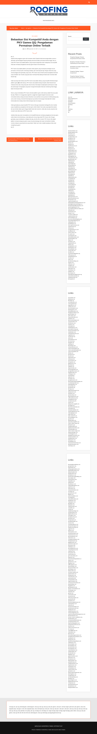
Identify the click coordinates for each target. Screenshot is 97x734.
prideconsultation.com (73, 495)
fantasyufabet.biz (72, 165)
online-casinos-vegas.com (74, 430)
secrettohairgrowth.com (73, 382)
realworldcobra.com (72, 576)
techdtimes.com (71, 138)
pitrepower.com (71, 424)
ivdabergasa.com (72, 222)
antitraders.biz (71, 210)
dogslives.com (71, 563)
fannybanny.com (71, 659)
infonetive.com (71, 393)
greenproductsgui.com (73, 525)
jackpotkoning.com (72, 662)
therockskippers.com (72, 417)
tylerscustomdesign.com (73, 320)
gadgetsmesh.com (72, 542)
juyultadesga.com (72, 223)
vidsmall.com (71, 605)
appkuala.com (71, 377)
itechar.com (70, 142)
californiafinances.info (73, 397)
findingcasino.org (72, 575)
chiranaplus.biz (71, 408)
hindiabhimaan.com (72, 438)
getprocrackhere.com (73, 656)
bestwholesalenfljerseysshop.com (75, 205)
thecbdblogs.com (72, 441)
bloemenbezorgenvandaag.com (75, 381)
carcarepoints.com (72, 235)
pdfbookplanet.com (72, 564)
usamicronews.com (72, 669)
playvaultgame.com (72, 679)
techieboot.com (71, 139)
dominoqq (70, 100)
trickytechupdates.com (73, 436)
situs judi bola (21, 710)
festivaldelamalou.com (73, 311)
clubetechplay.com (72, 651)
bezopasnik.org (71, 387)
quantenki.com (71, 600)
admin (25, 48)
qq (68, 107)
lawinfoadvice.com (72, 247)
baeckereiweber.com (72, 130)
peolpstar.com (71, 318)
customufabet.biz (72, 184)
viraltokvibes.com (72, 332)
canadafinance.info (72, 399)
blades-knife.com (72, 570)
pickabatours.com (72, 475)
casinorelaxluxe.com (72, 650)
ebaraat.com (71, 147)
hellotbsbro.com (71, 546)
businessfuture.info (72, 479)
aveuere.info (71, 522)
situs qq (36, 706)
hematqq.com (45, 710)
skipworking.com (72, 357)
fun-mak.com (71, 629)
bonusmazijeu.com (72, 644)
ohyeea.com (71, 262)
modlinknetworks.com (73, 663)
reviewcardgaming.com (73, 612)
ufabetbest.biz (71, 181)
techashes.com (71, 133)
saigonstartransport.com (73, 390)
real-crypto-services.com (73, 225)
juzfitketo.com (71, 271)
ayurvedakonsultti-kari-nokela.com (76, 208)
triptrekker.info (71, 591)
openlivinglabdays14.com (73, 207)
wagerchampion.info (72, 581)
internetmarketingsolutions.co (74, 558)
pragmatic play (12, 708)
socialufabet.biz (71, 178)
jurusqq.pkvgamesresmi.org (54, 712)
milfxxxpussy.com (72, 255)
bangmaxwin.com (72, 391)
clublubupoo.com (72, 642)
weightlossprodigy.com (73, 510)
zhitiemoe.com (71, 264)
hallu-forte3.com (71, 414)
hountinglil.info (71, 497)
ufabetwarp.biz (71, 160)
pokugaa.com (71, 678)
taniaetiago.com (71, 270)
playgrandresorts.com (73, 681)
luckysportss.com (72, 666)
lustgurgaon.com (72, 501)
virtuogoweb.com (72, 153)
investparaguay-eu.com (73, 229)
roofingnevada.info (48, 20)
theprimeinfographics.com (74, 623)
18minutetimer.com (72, 531)
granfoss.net (71, 418)
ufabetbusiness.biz (72, 169)
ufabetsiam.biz (71, 166)
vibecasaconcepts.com (73, 597)
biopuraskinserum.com (73, 396)
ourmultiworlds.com (72, 302)
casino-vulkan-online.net (73, 423)
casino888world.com (72, 630)
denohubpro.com (72, 569)
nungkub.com (71, 265)
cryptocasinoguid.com (73, 201)
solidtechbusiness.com (73, 611)
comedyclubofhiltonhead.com (74, 620)
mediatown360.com (72, 426)
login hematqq (66, 710)
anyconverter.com (72, 360)
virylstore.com (71, 324)
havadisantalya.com (72, 136)
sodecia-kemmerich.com (73, 627)
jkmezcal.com (71, 633)
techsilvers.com (71, 241)
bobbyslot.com (71, 504)
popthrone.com (71, 487)
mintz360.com (71, 507)
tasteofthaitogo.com (72, 384)
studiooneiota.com (72, 573)
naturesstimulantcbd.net (73, 275)
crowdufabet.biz (71, 193)
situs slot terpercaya (39, 708)
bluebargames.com (72, 309)
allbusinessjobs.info (72, 472)
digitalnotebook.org (72, 513)
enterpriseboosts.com (73, 347)
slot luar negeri (65, 706)
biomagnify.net (71, 278)
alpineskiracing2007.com (73, 421)
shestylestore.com (72, 685)
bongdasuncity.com (72, 516)
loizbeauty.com (71, 359)
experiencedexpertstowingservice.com (76, 614)
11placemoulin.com (72, 506)
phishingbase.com (72, 674)
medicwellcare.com (72, 603)
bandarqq (70, 101)
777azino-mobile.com (73, 214)
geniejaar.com (71, 503)
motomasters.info (72, 594)
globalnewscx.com (72, 561)
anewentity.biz (71, 375)
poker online (73, 710)
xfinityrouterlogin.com (73, 432)
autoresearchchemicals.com (74, 442)
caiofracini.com (71, 551)
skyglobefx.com (71, 585)
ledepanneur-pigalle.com (73, 403)
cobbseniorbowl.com (72, 216)
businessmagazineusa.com (74, 602)
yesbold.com (71, 144)
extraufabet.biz (71, 174)
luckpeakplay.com (72, 668)
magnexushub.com (72, 151)
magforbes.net (71, 335)
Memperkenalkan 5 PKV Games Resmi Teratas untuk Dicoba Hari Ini (18, 139)
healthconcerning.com (73, 527)
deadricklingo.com (72, 584)
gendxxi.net (70, 593)
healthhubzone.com (72, 145)
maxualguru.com (72, 515)
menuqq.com (12, 706)
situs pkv (59, 706)
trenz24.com (71, 356)
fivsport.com (71, 244)
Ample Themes (62, 729)
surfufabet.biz (71, 180)
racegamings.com (72, 675)
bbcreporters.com (72, 199)
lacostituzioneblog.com (73, 261)
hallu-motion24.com (72, 415)
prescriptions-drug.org (73, 329)
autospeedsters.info (72, 579)
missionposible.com (72, 429)
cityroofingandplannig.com (74, 220)
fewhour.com (71, 530)
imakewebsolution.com (73, 489)
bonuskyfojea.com (72, 645)
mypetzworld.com (72, 226)
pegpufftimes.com (72, 305)
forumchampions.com (73, 308)
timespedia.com (71, 362)
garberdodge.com (72, 314)
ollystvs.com (71, 560)
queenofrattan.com (72, 566)
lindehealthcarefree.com (73, 470)
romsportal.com (71, 682)
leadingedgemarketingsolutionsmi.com (76, 202)
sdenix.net (70, 338)
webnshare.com (71, 537)
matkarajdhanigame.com (73, 485)
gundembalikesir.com (73, 141)
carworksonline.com (72, 321)
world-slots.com (71, 488)
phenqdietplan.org (72, 249)
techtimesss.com (72, 323)
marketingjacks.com (72, 433)
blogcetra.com (71, 557)
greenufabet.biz (71, 171)
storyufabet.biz (71, 186)
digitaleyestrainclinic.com (73, 427)
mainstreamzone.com (73, 534)
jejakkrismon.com (72, 363)
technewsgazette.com (73, 369)
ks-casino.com (71, 234)
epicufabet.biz (71, 187)
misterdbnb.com (71, 632)
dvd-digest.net (71, 405)
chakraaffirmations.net (73, 498)
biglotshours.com (72, 154)
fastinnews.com (71, 657)
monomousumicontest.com (74, 582)
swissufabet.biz (71, 168)
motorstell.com (71, 326)
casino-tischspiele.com (73, 351)
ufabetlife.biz (71, 175)
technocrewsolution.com (73, 330)
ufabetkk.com (71, 366)
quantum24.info (71, 599)
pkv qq (17, 706)
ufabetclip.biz (71, 162)
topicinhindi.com (71, 467)
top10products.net (72, 473)
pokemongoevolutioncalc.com (74, 672)
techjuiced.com (71, 148)
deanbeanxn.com (72, 484)
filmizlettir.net (71, 300)
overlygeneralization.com (73, 539)
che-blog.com (71, 491)
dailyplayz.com (71, 654)
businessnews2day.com (73, 606)
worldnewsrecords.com (73, 608)
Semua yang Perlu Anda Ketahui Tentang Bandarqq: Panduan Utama (49, 139)
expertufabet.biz (71, 163)
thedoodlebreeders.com (73, 237)
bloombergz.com (72, 345)
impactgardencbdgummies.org (75, 274)
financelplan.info (71, 478)
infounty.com (71, 228)
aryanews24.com (72, 211)
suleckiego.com (71, 445)
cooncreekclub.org (72, 303)
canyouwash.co (71, 135)
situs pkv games (71, 103)
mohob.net (70, 509)
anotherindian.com (72, 267)
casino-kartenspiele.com (73, 348)
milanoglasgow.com (72, 412)
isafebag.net (71, 344)
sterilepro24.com (72, 609)
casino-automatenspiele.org (74, 350)
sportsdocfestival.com (73, 684)
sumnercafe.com (72, 250)
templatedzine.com (72, 246)
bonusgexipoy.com (72, 648)
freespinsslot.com (72, 519)
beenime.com (71, 626)
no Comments (42, 48)
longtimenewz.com (72, 665)
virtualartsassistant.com (73, 621)
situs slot (70, 97)
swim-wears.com (72, 315)
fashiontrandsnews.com (73, 198)
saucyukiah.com (71, 297)
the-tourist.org (71, 341)
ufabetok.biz (71, 190)
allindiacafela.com (72, 420)
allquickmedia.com (72, 368)
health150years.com (72, 327)
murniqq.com (38, 710)
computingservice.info (73, 549)
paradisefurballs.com (72, 521)
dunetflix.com (71, 252)
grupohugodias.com (72, 238)
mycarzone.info (71, 596)
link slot (19, 712)
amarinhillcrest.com (72, 339)
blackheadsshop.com (73, 615)
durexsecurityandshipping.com (75, 219)
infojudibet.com (71, 481)
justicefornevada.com (73, 543)
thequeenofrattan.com (73, 567)
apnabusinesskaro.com (73, 444)
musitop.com (71, 258)
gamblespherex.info (72, 587)
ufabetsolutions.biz (72, 177)
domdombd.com (71, 653)
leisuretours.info (71, 545)
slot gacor (19, 708)
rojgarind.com (71, 528)
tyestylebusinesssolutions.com (75, 636)
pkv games (35, 36)
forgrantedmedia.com (73, 317)
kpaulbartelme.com (72, 618)
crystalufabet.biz (71, 189)
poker (69, 110)
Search (69, 36)
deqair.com (70, 240)
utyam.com (70, 259)
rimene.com (70, 402)
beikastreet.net (71, 299)
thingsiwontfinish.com (73, 687)
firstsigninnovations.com (73, 312)
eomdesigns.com (72, 590)
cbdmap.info (71, 482)
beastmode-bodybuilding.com (74, 476)
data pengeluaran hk (72, 98)
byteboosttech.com (72, 150)
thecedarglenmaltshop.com (74, 464)
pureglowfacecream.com (73, 371)
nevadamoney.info (72, 400)
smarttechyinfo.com (72, 512)
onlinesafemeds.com (72, 157)
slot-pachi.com (71, 518)
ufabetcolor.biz (71, 172)
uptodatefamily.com (72, 256)
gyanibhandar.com (72, 159)
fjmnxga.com (71, 388)
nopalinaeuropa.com (72, 277)
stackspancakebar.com (73, 409)
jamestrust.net (71, 354)
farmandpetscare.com (73, 548)
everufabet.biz (71, 192)
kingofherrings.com (72, 372)
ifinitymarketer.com (72, 660)
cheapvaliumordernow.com (74, 624)
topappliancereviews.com (73, 435)
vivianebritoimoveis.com (73, 333)
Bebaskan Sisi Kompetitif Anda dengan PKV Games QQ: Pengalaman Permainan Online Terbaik (34, 42)
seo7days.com (71, 378)
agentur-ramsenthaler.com (74, 588)
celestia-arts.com (72, 306)
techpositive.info (71, 552)
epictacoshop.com (72, 394)
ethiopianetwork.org (72, 540)
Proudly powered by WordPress (40, 729)
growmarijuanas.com (72, 536)
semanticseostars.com (73, 533)
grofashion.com (71, 671)
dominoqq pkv (23, 706)
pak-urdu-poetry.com (72, 555)
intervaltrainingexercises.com (74, 635)
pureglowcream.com (72, 380)
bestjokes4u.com (72, 500)
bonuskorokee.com (72, 647)
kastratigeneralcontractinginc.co (75, 204)
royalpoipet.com (71, 638)
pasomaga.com (71, 272)
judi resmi (71, 706)
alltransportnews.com (73, 196)
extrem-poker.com (72, 232)
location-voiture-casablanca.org (75, 617)
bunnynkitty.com (71, 385)
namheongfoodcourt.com (73, 411)
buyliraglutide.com (72, 156)
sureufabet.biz (71, 183)
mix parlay (27, 710)
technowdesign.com (72, 217)
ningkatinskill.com (72, 243)
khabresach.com (72, 439)
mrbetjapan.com (71, 374)
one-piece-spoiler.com (73, 572)
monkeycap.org (71, 336)
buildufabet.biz (71, 195)
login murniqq (59, 710)
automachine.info (72, 578)
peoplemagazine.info (72, 132)
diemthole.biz (71, 365)
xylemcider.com (71, 268)
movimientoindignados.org (74, 253)
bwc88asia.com (71, 231)
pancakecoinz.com (72, 492)
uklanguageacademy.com (74, 469)
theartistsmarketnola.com (73, 406)
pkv (19, 82)
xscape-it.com (71, 213)
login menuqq (52, 710)
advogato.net (71, 342)
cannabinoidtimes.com (73, 524)
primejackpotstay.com (73, 677)
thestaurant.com (71, 639)
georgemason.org (72, 466)
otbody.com (70, 353)
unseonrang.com (72, 554)
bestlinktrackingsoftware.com (74, 641)
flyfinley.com (71, 494)
